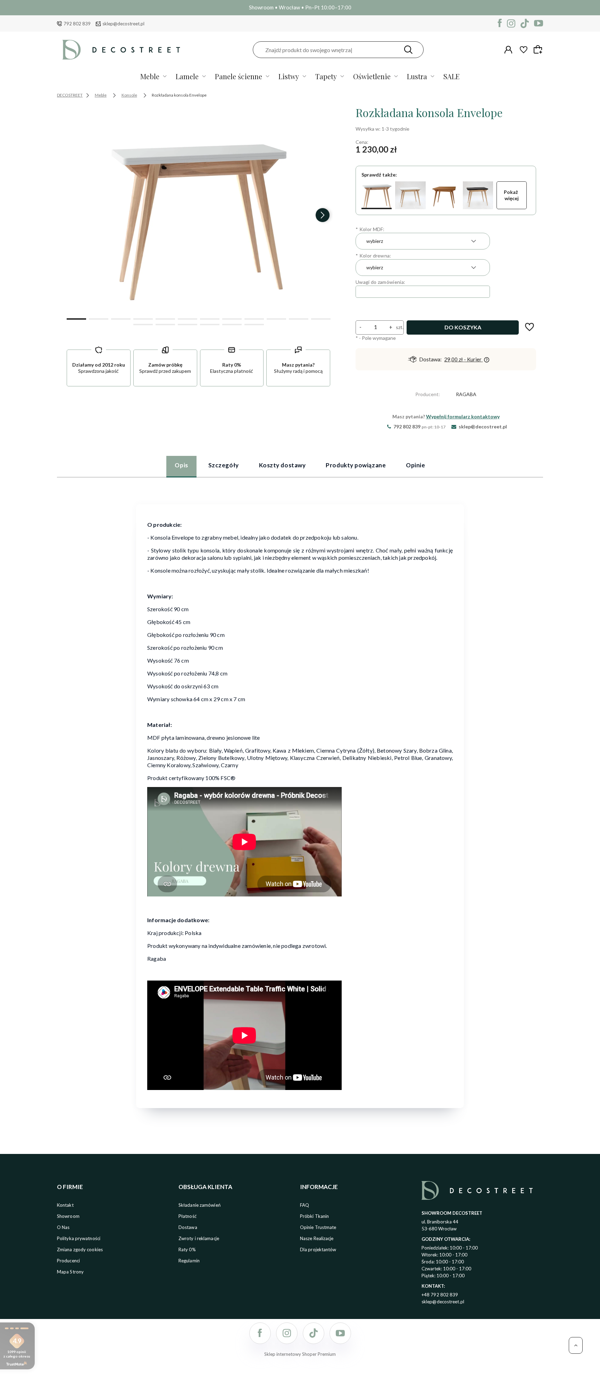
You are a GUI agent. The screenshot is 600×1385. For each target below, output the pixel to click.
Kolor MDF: (370, 229)
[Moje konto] (508, 50)
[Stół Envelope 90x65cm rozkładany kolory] (410, 195)
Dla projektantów (318, 1249)
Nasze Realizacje (317, 1238)
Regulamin (189, 1260)
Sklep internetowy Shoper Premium (300, 1354)
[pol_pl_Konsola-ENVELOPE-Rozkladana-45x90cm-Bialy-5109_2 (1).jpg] (198, 209)
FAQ (304, 1205)
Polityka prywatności (78, 1238)
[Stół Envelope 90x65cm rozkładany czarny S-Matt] (478, 195)
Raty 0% (187, 1249)
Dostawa (187, 1227)
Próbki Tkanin (314, 1216)
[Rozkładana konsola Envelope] (376, 195)
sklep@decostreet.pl (123, 23)
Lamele (187, 76)
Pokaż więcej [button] (511, 195)
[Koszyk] (539, 49)
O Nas (63, 1227)
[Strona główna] (121, 50)
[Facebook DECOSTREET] (500, 23)
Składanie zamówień (199, 1205)
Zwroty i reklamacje (198, 1238)
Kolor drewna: (373, 256)
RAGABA (466, 394)
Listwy (288, 76)
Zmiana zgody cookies (80, 1249)
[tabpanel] (300, 801)
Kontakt (65, 1205)
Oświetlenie (372, 76)
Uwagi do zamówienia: (380, 282)
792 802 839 (77, 23)
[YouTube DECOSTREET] (538, 23)
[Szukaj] (408, 49)
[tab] (181, 466)
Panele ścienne (238, 76)
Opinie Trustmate (318, 1227)
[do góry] (576, 1345)
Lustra (417, 76)
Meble (149, 76)
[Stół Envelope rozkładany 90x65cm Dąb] (444, 195)
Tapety (326, 76)
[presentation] (74, 215)
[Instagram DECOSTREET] (511, 23)
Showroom (68, 1216)
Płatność (187, 1216)
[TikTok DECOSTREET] (524, 23)
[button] (76, 318)
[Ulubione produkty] (523, 50)
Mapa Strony (70, 1272)
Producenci (68, 1260)
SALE (451, 76)
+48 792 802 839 (440, 1294)
